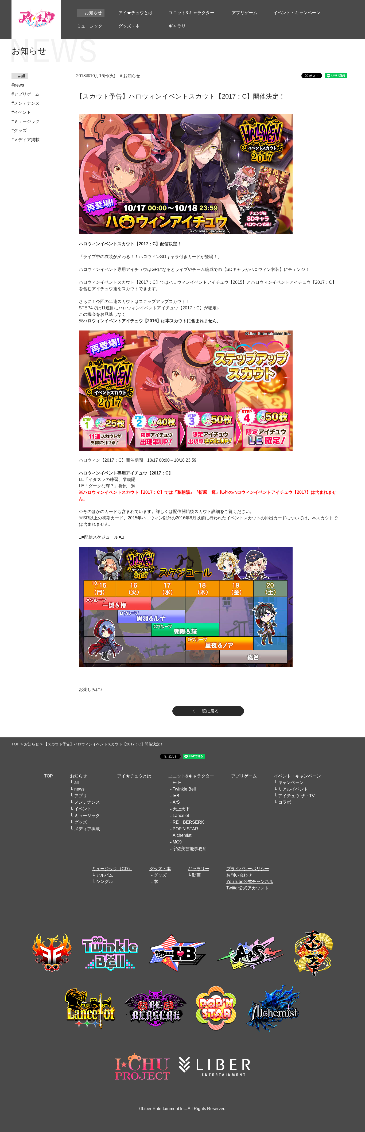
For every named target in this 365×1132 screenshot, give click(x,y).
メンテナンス (87, 802)
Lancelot (181, 815)
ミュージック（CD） (112, 868)
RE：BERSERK (188, 822)
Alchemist (182, 835)
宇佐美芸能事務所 (190, 848)
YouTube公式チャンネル (249, 881)
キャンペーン (291, 782)
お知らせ (31, 744)
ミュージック (87, 815)
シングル (104, 881)
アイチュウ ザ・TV (296, 795)
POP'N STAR (185, 829)
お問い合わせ (239, 875)
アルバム (104, 875)
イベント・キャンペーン (297, 776)
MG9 (177, 842)
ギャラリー (198, 868)
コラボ (284, 802)
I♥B (176, 795)
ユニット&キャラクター (191, 776)
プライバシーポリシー (247, 868)
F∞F (177, 782)
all (76, 782)
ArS (176, 802)
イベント (82, 809)
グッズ (80, 822)
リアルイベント (293, 789)
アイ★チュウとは (134, 776)
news (79, 789)
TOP (15, 744)
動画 (196, 875)
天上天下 (181, 809)
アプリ (80, 795)
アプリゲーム (244, 776)
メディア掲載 (87, 829)
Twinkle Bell (184, 789)
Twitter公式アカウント (247, 888)
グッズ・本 (160, 868)
